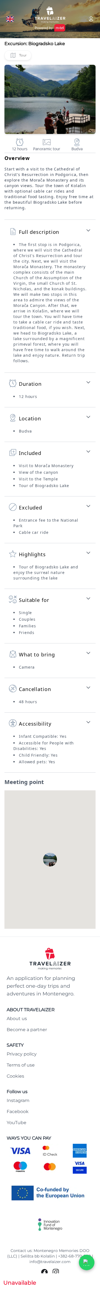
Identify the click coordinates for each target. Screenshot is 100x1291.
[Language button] (10, 19)
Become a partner (27, 1029)
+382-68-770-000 (74, 1256)
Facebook (18, 1111)
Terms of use (21, 1065)
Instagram (18, 1100)
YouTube (16, 1122)
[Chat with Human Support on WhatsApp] (86, 1262)
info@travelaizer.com (50, 1261)
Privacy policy (22, 1054)
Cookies (15, 1076)
